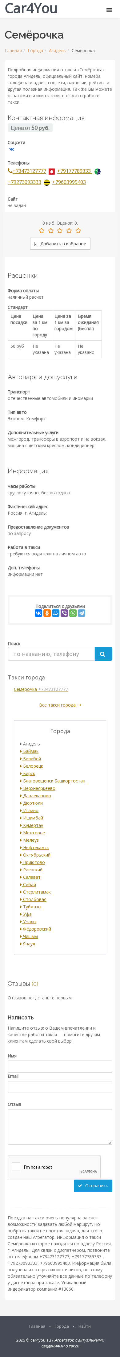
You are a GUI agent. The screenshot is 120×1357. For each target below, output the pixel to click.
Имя (12, 1056)
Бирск (28, 773)
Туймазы (31, 907)
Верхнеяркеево (38, 788)
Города (35, 50)
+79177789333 (74, 171)
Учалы (29, 921)
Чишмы (30, 936)
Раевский (32, 870)
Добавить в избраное (62, 244)
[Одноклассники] (47, 613)
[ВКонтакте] (38, 613)
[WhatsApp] (73, 613)
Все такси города (58, 705)
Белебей (31, 758)
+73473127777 (29, 171)
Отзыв (14, 1104)
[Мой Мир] (55, 613)
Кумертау (32, 825)
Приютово (33, 862)
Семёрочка (41, 689)
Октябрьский (36, 855)
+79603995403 (69, 182)
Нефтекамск (35, 847)
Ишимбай (32, 818)
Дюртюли (32, 803)
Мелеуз (30, 840)
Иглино (30, 810)
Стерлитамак (36, 892)
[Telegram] (81, 613)
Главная (13, 50)
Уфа (27, 914)
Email (13, 1076)
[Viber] (64, 613)
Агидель (57, 50)
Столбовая (34, 899)
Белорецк (32, 766)
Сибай (29, 884)
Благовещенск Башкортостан (53, 781)
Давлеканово (36, 796)
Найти (84, 1326)
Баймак (30, 751)
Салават (31, 877)
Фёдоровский (36, 929)
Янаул (28, 944)
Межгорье (33, 833)
